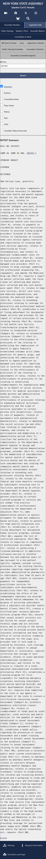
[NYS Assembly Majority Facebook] (16, 13)
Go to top (3, 838)
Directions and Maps (16, 854)
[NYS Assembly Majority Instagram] (36, 13)
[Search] (28, 19)
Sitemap (10, 845)
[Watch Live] (5, 13)
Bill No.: (3, 62)
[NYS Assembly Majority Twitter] (26, 13)
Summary (8, 86)
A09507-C (32, 153)
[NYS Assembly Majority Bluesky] (18, 19)
